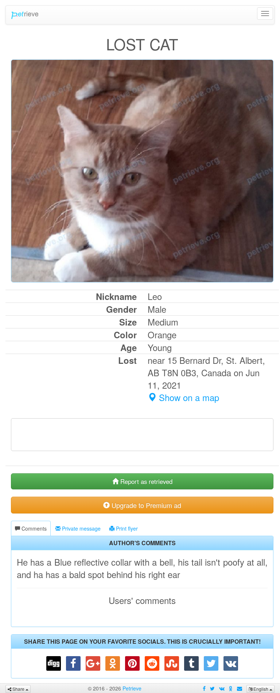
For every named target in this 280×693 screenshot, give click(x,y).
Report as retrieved (145, 481)
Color (125, 334)
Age (128, 347)
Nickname (116, 296)
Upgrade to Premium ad (145, 505)
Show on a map (187, 397)
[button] (53, 663)
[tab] (31, 528)
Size (128, 322)
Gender (121, 309)
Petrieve (24, 15)
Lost (127, 360)
